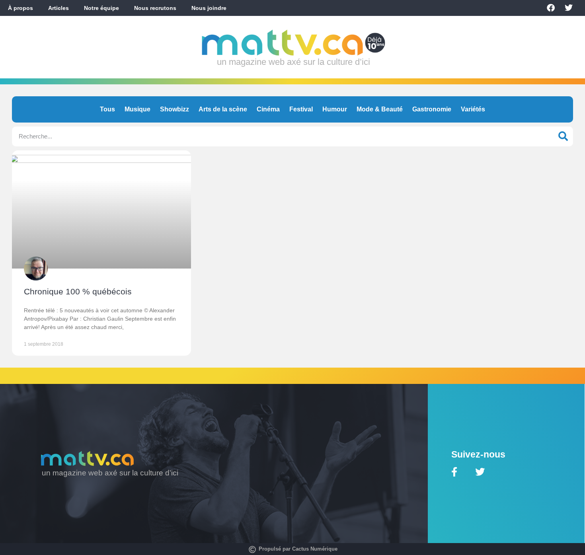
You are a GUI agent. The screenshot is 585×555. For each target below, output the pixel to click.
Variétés (473, 109)
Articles (58, 8)
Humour (334, 109)
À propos (20, 8)
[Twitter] (569, 8)
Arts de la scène (223, 109)
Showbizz (174, 109)
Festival (301, 109)
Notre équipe (101, 8)
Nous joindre (208, 8)
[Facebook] (551, 8)
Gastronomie (431, 109)
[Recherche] (563, 136)
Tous (107, 109)
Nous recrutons (155, 8)
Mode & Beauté (380, 109)
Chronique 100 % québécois (78, 291)
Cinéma (268, 109)
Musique (137, 109)
